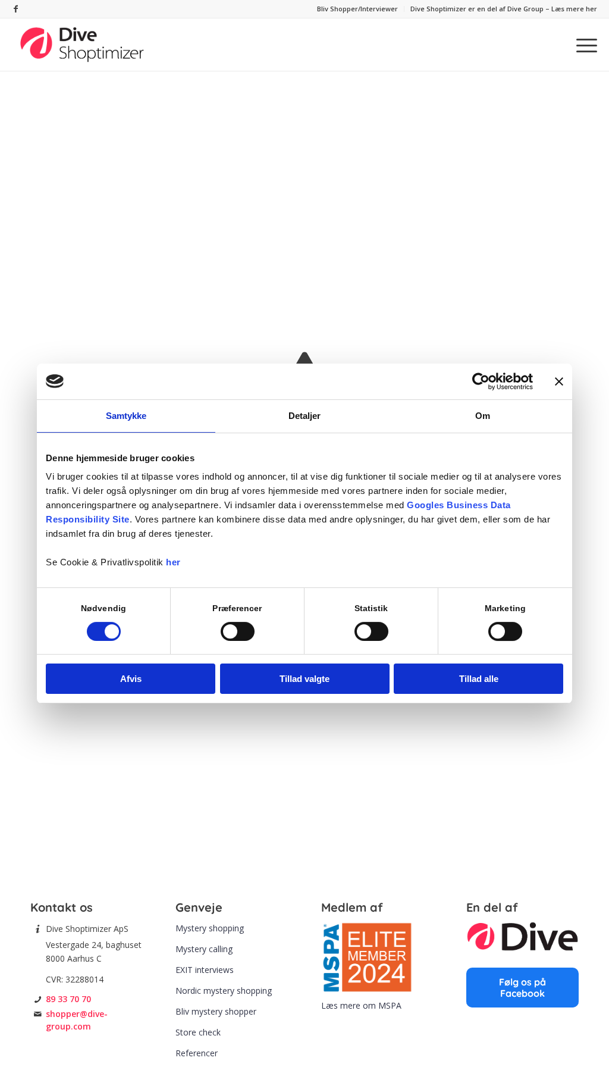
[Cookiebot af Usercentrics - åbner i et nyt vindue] (481, 381)
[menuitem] (357, 9)
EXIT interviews (204, 969)
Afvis (131, 679)
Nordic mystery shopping (223, 990)
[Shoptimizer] (82, 44)
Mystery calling (204, 949)
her (173, 562)
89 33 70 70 (68, 999)
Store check (198, 1032)
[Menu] (583, 44)
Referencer (196, 1053)
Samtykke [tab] (126, 416)
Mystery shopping (209, 928)
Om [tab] (482, 416)
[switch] (238, 631)
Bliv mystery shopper (215, 1011)
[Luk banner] (559, 381)
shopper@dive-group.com (77, 1019)
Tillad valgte (304, 679)
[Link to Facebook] (15, 9)
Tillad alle (478, 679)
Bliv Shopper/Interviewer (357, 8)
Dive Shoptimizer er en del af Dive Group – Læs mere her (503, 8)
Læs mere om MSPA (361, 1005)
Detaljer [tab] (304, 416)
